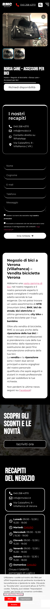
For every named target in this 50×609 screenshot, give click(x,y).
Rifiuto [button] (10, 599)
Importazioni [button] (25, 599)
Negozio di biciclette (19, 77)
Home (6, 77)
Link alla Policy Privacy (13, 594)
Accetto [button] (14, 605)
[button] (40, 5)
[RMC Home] (7, 5)
